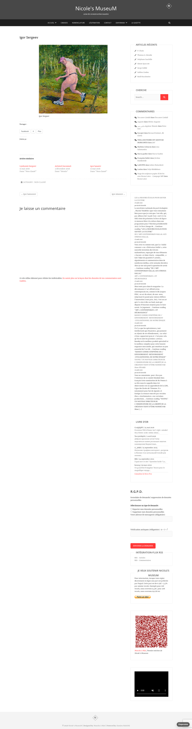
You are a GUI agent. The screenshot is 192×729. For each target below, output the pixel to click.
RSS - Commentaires (143, 560)
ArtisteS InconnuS (63, 166)
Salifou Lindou (143, 72)
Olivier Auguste (154, 122)
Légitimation (94, 23)
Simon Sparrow (143, 64)
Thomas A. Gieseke (144, 55)
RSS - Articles (140, 558)
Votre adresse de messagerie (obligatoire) (147, 515)
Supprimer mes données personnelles (148, 512)
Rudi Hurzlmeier (144, 77)
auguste (140, 122)
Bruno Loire (142, 179)
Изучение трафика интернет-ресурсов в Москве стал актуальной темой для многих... (151, 452)
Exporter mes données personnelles (148, 509)
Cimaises (64, 23)
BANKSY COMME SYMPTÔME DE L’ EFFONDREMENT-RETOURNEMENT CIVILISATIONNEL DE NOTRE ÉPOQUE (150, 317)
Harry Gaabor (157, 154)
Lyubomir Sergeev (28, 166)
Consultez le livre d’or (143, 474)
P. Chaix (140, 51)
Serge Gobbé (142, 68)
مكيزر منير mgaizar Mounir (147, 126)
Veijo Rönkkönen (153, 169)
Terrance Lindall (143, 117)
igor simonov (118, 194)
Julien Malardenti (156, 165)
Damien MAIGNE (123, 726)
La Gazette (136, 23)
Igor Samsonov (28, 194)
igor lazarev (95, 166)
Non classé (40, 182)
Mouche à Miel (140, 651)
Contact (107, 23)
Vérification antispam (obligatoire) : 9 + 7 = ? (149, 530)
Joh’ (153, 143)
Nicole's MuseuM (96, 8)
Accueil (51, 23)
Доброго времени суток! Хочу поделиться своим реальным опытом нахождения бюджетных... (150, 441)
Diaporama (120, 23)
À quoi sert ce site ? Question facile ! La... (150, 462)
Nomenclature (78, 23)
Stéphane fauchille (144, 59)
